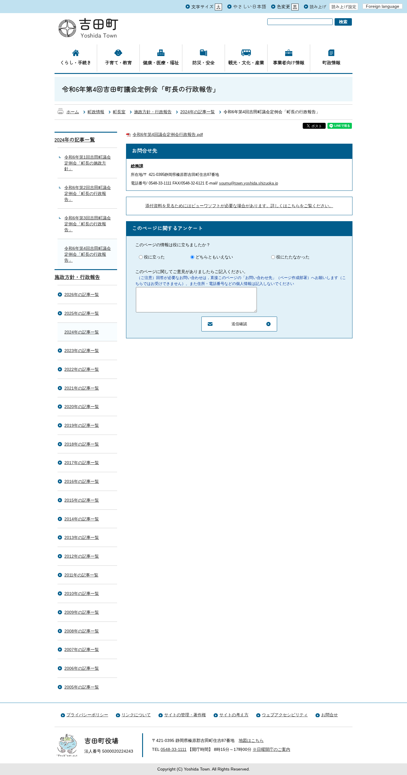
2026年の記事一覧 (81, 294)
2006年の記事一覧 (81, 668)
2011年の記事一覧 (81, 575)
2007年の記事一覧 (81, 649)
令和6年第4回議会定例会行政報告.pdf (168, 134)
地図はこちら (251, 740)
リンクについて (136, 714)
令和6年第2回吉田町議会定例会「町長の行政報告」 (87, 193)
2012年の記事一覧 (81, 556)
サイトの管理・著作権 (185, 714)
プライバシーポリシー (87, 714)
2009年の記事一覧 (81, 612)
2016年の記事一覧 (81, 481)
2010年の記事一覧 (81, 593)
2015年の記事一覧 (81, 500)
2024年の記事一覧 (197, 111)
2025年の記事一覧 (81, 313)
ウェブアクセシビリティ (285, 714)
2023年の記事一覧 (81, 350)
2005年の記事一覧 (81, 687)
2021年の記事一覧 (81, 388)
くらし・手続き (75, 62)
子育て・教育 (118, 62)
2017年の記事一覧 (81, 462)
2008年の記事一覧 (81, 631)
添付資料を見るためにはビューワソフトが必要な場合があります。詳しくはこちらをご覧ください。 (239, 205)
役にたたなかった (293, 257)
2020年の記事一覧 (81, 406)
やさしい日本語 (249, 6)
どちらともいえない (214, 257)
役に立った (154, 257)
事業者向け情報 (288, 62)
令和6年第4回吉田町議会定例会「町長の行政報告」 (87, 254)
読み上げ (318, 6)
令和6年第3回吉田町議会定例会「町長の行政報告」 (87, 224)
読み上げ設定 (343, 7)
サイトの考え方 (233, 714)
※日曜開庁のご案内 (271, 749)
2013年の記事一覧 (81, 537)
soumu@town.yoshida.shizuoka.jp (248, 183)
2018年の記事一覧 (81, 444)
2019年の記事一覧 (81, 425)
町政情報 (331, 62)
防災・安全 (203, 62)
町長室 (119, 111)
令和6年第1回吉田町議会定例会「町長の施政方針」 (87, 163)
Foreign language (382, 6)
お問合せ (329, 714)
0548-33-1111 (174, 749)
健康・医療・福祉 (161, 62)
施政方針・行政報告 (153, 111)
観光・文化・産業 (246, 62)
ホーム (72, 111)
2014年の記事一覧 (81, 519)
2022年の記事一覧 (81, 369)
